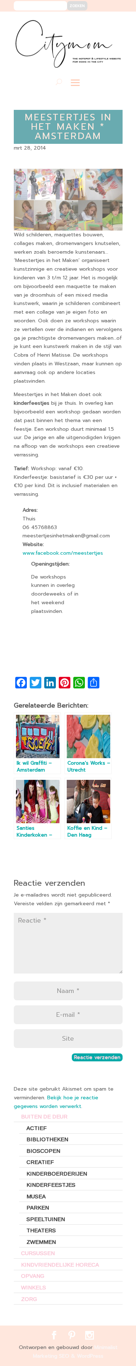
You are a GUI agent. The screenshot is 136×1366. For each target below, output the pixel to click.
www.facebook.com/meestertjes (62, 553)
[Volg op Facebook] (91, 22)
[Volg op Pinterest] (102, 22)
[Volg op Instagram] (113, 22)
